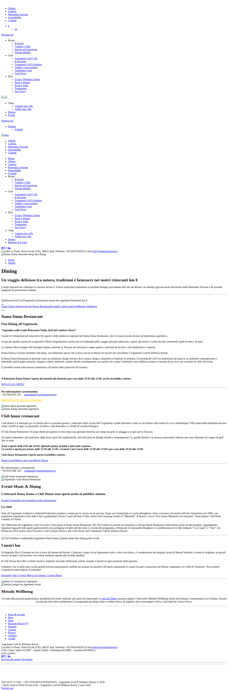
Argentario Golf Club (26, 58)
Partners (12, 626)
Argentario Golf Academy (28, 64)
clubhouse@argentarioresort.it (40, 470)
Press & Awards (16, 614)
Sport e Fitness (22, 82)
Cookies (12, 635)
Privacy (12, 632)
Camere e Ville (22, 46)
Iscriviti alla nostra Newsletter (17, 659)
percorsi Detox (109, 598)
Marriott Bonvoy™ (18, 623)
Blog (10, 617)
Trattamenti (21, 88)
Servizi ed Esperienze (26, 49)
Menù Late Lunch (24, 460)
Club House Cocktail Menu (47, 575)
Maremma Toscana (18, 14)
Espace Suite (21, 85)
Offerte (12, 8)
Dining (11, 112)
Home (11, 158)
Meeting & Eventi (17, 242)
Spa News (20, 91)
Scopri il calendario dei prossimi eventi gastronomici (28, 500)
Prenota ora (7, 34)
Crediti (11, 638)
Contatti (12, 20)
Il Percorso (20, 61)
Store (11, 620)
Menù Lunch (8, 460)
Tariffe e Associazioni (26, 67)
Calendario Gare (23, 70)
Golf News (20, 73)
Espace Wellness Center (27, 79)
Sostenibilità (14, 17)
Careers (12, 629)
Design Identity (23, 52)
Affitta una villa (23, 109)
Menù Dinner (41, 460)
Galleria (12, 11)
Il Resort (19, 43)
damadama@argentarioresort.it (40, 394)
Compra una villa (24, 106)
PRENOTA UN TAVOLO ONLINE (21, 400)
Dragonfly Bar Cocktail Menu (17, 575)
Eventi (11, 115)
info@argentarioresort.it (105, 251)
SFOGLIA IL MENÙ (12, 384)
